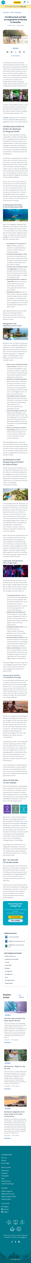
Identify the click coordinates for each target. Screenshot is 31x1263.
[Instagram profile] (11, 52)
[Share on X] (15, 52)
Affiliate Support (6, 1199)
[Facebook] (15, 1242)
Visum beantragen (15, 917)
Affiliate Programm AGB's (8, 1196)
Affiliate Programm (7, 1191)
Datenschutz (5, 1171)
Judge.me (24, 1237)
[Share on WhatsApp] (23, 52)
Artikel (12, 12)
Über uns (4, 1158)
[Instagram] (12, 1242)
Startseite (6, 12)
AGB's (3, 1178)
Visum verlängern (15, 920)
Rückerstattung (5, 1181)
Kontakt (3, 1160)
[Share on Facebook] (7, 52)
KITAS (7, 799)
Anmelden (17, 2)
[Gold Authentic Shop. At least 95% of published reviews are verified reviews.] (16, 1222)
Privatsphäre (5, 1176)
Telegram (5, 1212)
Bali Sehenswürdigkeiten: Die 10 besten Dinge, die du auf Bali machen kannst (14, 1114)
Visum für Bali (14, 120)
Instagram (5, 1207)
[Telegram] (19, 1242)
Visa (26, 797)
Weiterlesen (7, 1042)
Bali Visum (17, 1259)
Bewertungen (5, 1163)
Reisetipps (18, 12)
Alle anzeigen (21, 996)
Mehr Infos (23, 6)
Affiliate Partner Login (7, 1194)
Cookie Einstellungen (7, 1184)
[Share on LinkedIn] (19, 52)
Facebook (6, 1209)
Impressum (4, 1173)
